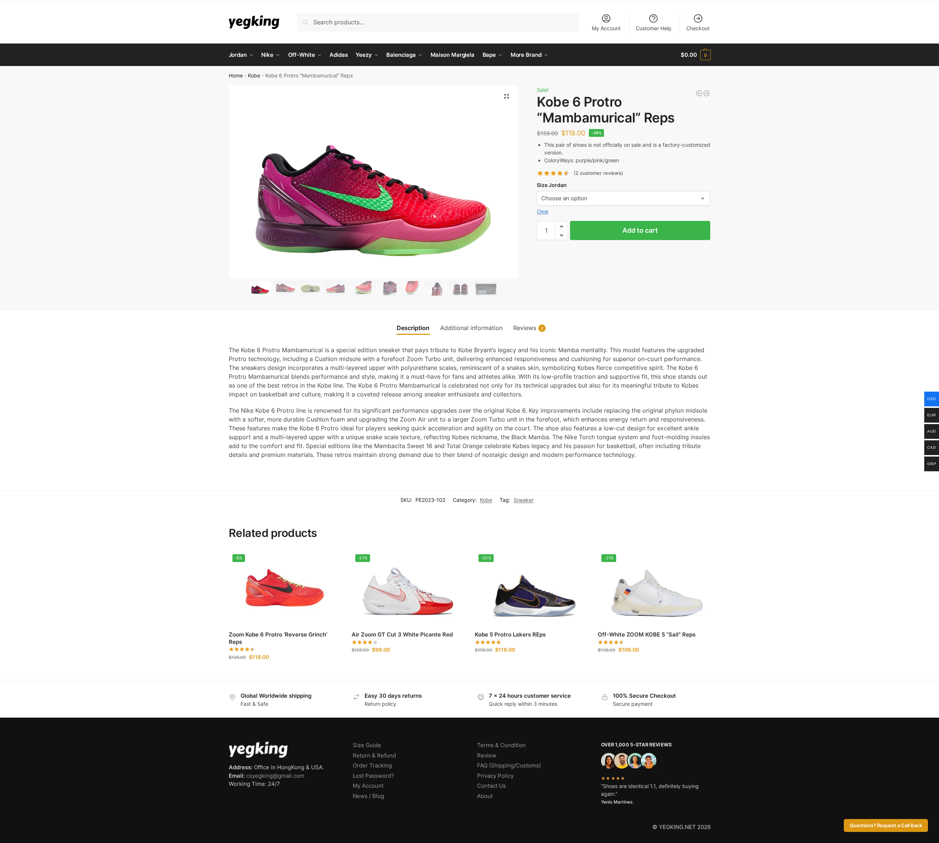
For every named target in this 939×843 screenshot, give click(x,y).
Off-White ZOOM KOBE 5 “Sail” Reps (646, 634)
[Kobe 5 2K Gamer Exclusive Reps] (699, 93)
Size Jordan (552, 185)
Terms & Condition (501, 745)
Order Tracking (372, 765)
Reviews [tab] (528, 328)
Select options (284, 672)
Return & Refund (374, 755)
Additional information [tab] (471, 328)
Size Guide (367, 745)
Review (486, 755)
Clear (543, 211)
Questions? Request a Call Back (886, 825)
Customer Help (654, 28)
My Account (606, 28)
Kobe (254, 76)
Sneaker (524, 500)
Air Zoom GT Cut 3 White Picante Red (402, 634)
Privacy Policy (495, 775)
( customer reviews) (598, 173)
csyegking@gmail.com (275, 775)
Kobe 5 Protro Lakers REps (510, 634)
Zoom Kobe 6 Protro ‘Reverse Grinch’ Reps (278, 638)
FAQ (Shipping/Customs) (509, 765)
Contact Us (491, 785)
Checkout (698, 28)
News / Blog (368, 795)
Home (236, 76)
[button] (695, 55)
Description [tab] (413, 328)
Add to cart (640, 231)
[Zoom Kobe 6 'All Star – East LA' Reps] (706, 93)
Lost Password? (373, 775)
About (485, 795)
